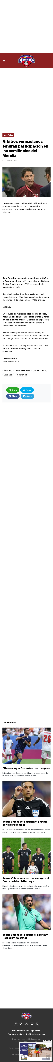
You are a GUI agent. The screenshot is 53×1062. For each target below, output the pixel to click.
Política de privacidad (35, 1034)
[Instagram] (26, 1024)
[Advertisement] (26, 26)
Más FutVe (8, 135)
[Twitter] (16, 1024)
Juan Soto (8, 375)
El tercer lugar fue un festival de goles (26, 768)
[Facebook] (21, 1024)
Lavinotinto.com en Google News (25, 1031)
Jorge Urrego (40, 370)
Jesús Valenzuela (22, 370)
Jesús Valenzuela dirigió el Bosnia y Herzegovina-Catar (25, 936)
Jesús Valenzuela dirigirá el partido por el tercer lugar (24, 823)
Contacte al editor (16, 1034)
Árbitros (7, 370)
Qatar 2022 (22, 375)
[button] (3, 60)
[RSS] (37, 1024)
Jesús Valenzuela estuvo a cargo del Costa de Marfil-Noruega (25, 880)
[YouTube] (32, 1024)
